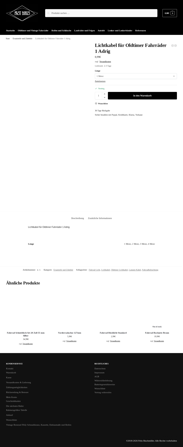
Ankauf (9, 415)
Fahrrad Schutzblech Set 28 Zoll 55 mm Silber (26, 334)
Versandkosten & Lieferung (18, 382)
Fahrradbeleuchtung (150, 270)
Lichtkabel (105, 270)
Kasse (8, 377)
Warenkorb (11, 372)
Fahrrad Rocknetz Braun (157, 333)
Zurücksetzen (100, 81)
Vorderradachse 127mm (69, 333)
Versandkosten (105, 61)
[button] (169, 13)
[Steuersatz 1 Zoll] (172, 45)
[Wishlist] (41, 294)
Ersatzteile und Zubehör (22, 38)
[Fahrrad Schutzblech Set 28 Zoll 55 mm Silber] (25, 309)
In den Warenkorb (142, 95)
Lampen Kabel (135, 270)
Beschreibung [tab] (77, 218)
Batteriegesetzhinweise (104, 384)
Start (8, 38)
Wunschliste (11, 420)
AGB (96, 376)
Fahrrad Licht (94, 270)
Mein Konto (11, 397)
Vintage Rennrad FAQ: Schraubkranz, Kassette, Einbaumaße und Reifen (38, 425)
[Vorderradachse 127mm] (69, 309)
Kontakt (9, 368)
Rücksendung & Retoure (17, 392)
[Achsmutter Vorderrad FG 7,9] (175, 45)
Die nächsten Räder (15, 406)
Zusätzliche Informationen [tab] (100, 218)
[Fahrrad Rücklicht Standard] (113, 309)
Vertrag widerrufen (102, 392)
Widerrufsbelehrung (103, 380)
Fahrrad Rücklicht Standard (113, 333)
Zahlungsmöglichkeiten (16, 387)
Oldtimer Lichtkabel (119, 270)
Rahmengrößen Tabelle (16, 410)
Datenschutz (100, 368)
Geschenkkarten (13, 401)
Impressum (99, 372)
